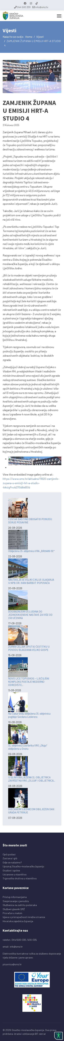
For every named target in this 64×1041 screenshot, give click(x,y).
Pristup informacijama (15, 896)
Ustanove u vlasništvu (14, 874)
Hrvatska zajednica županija (18, 921)
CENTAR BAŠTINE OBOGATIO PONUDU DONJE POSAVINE (30, 520)
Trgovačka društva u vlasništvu (20, 878)
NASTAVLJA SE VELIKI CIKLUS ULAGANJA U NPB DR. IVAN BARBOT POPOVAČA (31, 581)
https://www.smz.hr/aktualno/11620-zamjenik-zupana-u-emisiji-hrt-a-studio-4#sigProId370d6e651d (31, 483)
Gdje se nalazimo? (12, 862)
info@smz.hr (41, 7)
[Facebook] (25, 3)
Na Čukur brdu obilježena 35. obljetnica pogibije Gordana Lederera (29, 715)
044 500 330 (24, 7)
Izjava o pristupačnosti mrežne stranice (24, 917)
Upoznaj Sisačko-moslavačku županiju (23, 866)
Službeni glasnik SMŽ (14, 909)
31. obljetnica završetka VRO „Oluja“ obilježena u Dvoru (27, 747)
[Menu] (59, 16)
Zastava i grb (10, 858)
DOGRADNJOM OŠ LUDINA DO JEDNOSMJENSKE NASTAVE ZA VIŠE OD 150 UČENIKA (30, 615)
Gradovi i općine (11, 870)
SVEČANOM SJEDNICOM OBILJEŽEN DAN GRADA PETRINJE (31, 811)
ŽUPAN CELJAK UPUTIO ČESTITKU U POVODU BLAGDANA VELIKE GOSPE (29, 648)
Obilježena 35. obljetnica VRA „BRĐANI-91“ (31, 551)
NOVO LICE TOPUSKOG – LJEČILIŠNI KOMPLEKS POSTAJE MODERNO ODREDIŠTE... (28, 682)
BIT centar (40, 1033)
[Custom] (37, 3)
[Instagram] (31, 3)
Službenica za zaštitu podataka (20, 905)
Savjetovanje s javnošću (16, 901)
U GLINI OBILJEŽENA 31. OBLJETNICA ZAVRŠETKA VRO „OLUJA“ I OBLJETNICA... (31, 779)
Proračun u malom (12, 913)
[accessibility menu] (58, 1036)
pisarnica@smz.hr (12, 964)
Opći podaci (9, 854)
